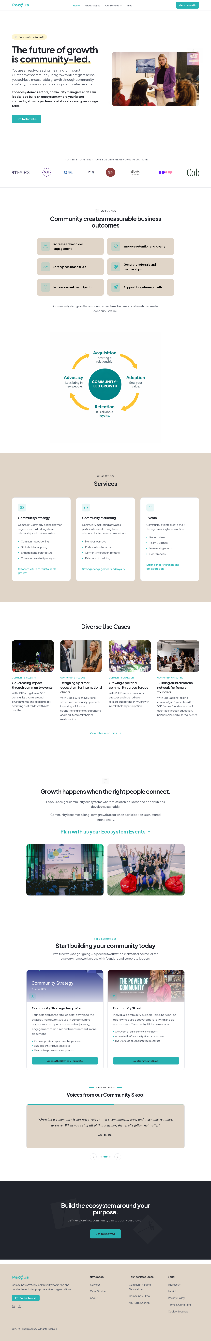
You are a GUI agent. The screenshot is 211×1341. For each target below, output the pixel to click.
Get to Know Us (187, 5)
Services (95, 1284)
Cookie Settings (178, 1311)
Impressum (174, 1284)
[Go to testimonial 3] (108, 1156)
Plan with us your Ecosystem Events (103, 831)
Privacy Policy (176, 1298)
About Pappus (92, 5)
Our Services (112, 5)
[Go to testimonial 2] (104, 1156)
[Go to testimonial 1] (101, 1156)
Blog (129, 5)
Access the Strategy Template (65, 1060)
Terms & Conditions (180, 1304)
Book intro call (27, 1297)
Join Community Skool (146, 1060)
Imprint (172, 1291)
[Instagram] (19, 1306)
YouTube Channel (139, 1302)
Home (76, 5)
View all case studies (103, 733)
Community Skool (139, 1296)
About (94, 1298)
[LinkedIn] (13, 1306)
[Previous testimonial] (93, 1156)
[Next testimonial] (117, 1156)
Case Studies (98, 1291)
